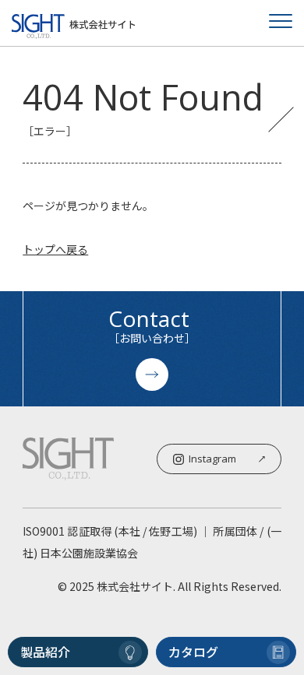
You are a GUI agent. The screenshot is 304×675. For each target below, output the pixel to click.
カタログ (193, 651)
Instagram (212, 459)
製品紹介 (45, 651)
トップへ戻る (55, 249)
